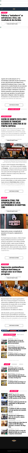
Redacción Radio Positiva (12, 23)
